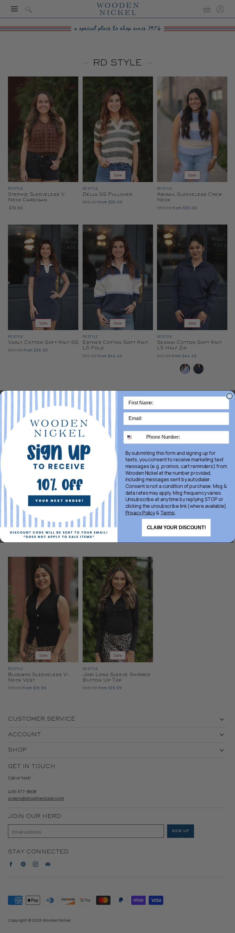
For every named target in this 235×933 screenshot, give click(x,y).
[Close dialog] (229, 396)
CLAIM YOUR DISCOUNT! (176, 527)
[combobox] (133, 437)
